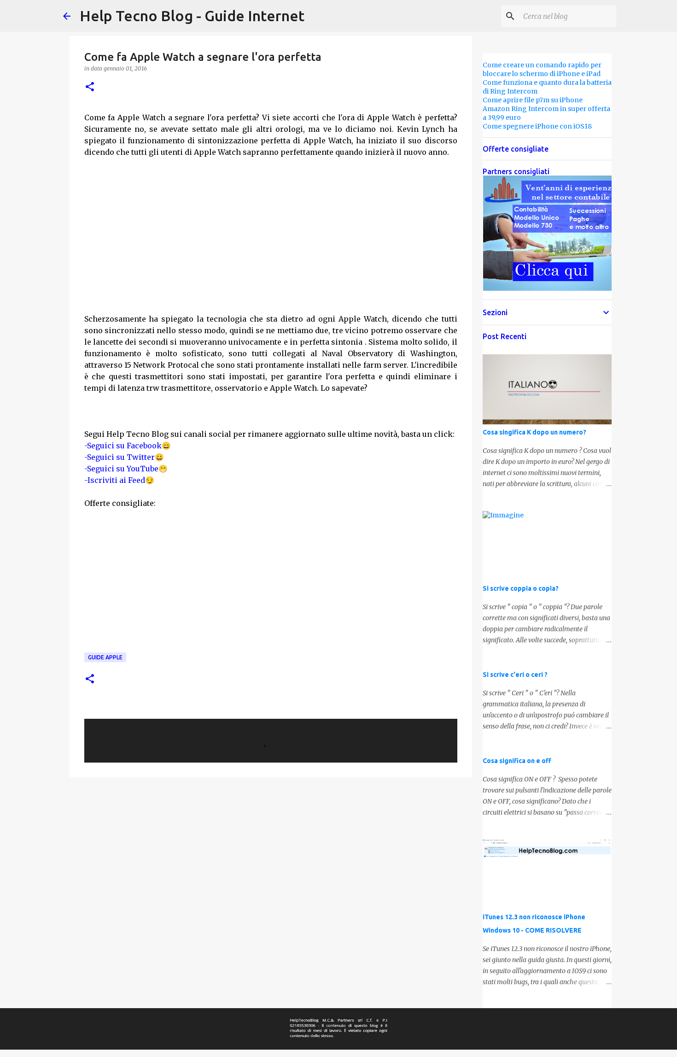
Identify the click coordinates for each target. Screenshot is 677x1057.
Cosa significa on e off (517, 760)
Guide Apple (105, 657)
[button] (89, 87)
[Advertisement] (270, 245)
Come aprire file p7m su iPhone (533, 100)
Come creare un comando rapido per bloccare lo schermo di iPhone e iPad (542, 69)
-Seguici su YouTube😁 (126, 468)
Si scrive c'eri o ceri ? (515, 674)
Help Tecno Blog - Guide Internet (192, 15)
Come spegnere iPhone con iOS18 (537, 126)
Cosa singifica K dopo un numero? (534, 432)
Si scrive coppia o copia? (521, 588)
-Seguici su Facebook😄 (127, 445)
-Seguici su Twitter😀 (124, 457)
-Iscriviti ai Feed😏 (119, 480)
